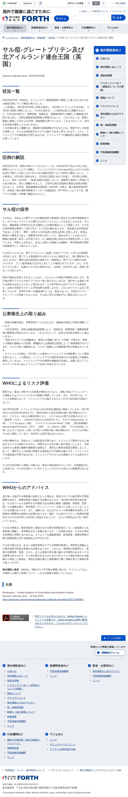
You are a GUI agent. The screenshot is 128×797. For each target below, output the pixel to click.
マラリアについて (109, 106)
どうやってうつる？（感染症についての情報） (112, 86)
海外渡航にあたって (110, 67)
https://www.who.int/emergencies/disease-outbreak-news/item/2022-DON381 (43, 599)
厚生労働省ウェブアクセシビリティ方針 (101, 770)
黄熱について (107, 97)
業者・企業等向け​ (103, 665)
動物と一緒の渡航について (112, 134)
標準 (96, 3)
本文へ (85, 11)
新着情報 (105, 143)
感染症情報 (106, 75)
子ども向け (56, 734)
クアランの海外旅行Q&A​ (63, 749)
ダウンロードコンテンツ (63, 744)
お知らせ (105, 58)
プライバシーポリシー (62, 770)
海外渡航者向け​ (110, 50)
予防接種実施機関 (109, 152)
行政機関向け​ (15, 734)
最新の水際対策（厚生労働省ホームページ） (23, 742)
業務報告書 (13, 748)
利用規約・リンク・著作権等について (25, 770)
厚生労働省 (121, 3)
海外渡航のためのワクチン (112, 115)
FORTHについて (100, 11)
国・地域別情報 (108, 125)
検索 (119, 17)
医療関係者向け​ (59, 665)
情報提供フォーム (110, 652)
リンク (103, 160)
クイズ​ (53, 740)
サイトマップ (119, 11)
